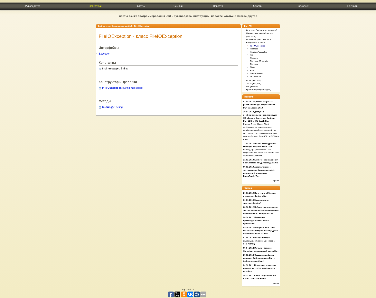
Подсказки (303, 6)
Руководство (32, 6)
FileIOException (141, 26)
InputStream (255, 76)
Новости (218, 6)
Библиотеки (94, 6)
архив (276, 181)
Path (252, 70)
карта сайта (188, 289)
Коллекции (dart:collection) (258, 39)
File (251, 55)
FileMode (254, 49)
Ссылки (178, 6)
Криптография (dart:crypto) (258, 89)
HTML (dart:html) (253, 80)
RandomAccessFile (258, 52)
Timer (252, 67)
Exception (104, 53)
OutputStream (256, 73)
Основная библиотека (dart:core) (261, 30)
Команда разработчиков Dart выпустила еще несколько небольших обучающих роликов (261, 153)
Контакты (352, 6)
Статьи (141, 6)
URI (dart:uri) (252, 87)
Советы (257, 6)
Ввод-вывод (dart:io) (122, 26)
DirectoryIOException (259, 61)
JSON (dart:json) (253, 83)
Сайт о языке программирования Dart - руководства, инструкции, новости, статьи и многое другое (188, 15)
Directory (254, 64)
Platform (254, 58)
